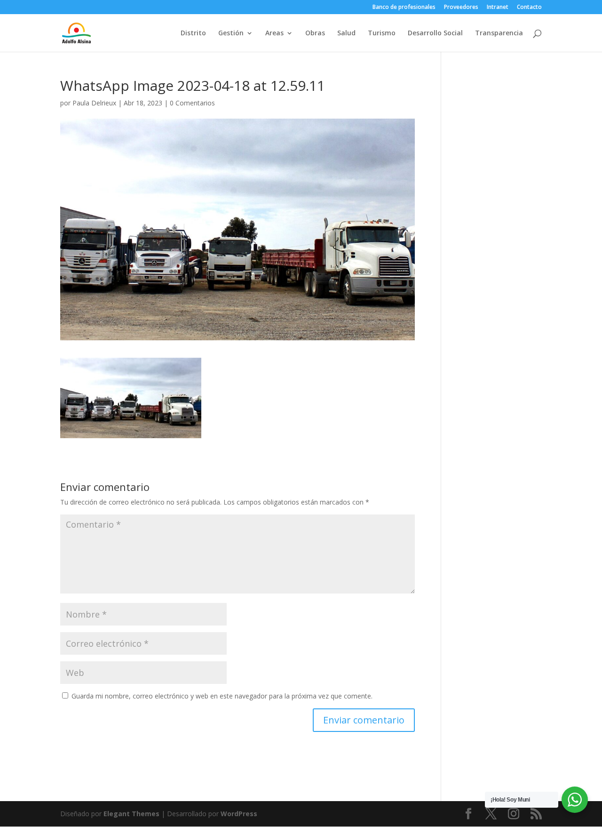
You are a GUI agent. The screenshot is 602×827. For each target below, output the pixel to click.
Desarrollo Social (435, 33)
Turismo (382, 33)
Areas (274, 33)
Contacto (529, 7)
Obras (315, 33)
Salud (346, 33)
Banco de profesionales (404, 7)
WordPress (239, 813)
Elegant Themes (131, 813)
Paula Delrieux (94, 102)
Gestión (231, 33)
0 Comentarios (192, 102)
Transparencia (499, 33)
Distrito (193, 33)
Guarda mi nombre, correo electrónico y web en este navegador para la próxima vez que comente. (221, 695)
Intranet (497, 7)
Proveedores (461, 7)
